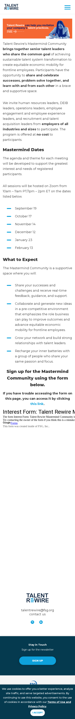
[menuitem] (33, 623)
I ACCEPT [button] (37, 712)
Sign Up (37, 660)
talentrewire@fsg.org (37, 610)
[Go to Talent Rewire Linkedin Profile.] (41, 622)
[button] (66, 8)
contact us (37, 614)
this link (37, 404)
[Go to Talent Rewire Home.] (11, 7)
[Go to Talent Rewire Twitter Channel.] (32, 622)
